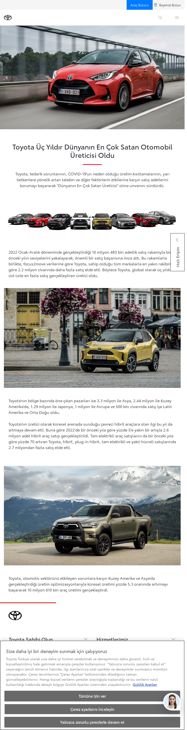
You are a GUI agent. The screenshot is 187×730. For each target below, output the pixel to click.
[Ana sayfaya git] (8, 17)
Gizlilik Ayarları (145, 684)
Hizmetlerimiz (112, 639)
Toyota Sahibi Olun (31, 639)
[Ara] (160, 17)
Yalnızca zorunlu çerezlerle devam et (92, 722)
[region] (92, 685)
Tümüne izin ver (92, 696)
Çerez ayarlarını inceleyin (92, 709)
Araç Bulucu (140, 5)
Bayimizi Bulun (170, 5)
